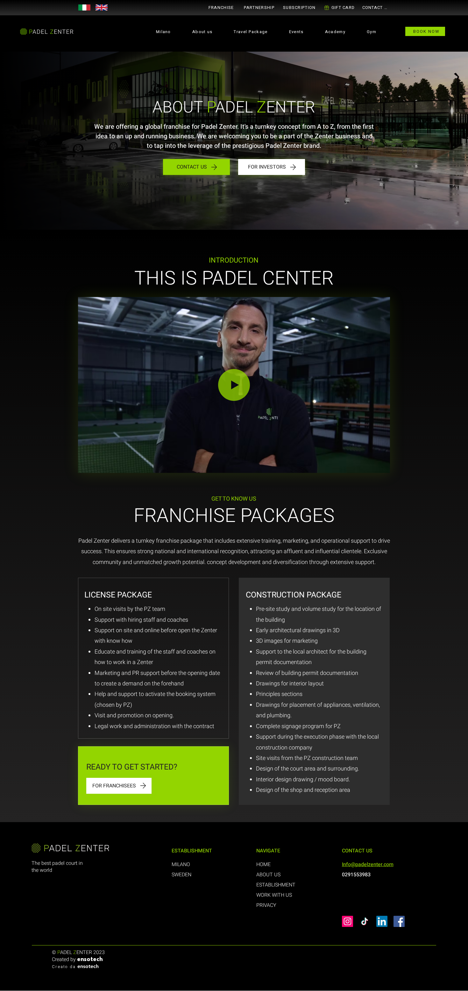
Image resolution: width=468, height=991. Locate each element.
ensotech (90, 960)
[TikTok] (364, 921)
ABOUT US (268, 875)
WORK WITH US (274, 895)
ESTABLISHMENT (275, 885)
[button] (259, 7)
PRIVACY (266, 905)
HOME (263, 864)
